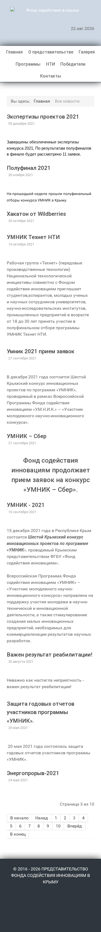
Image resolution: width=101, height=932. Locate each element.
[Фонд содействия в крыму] (50, 10)
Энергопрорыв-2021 (33, 773)
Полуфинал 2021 (29, 168)
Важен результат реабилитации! (49, 654)
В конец (18, 834)
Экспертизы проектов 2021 (43, 116)
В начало (19, 817)
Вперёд (74, 826)
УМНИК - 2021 (26, 505)
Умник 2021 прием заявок (40, 351)
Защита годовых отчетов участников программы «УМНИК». (40, 712)
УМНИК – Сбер (26, 436)
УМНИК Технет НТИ (33, 237)
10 (58, 826)
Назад (41, 817)
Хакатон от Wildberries (36, 214)
